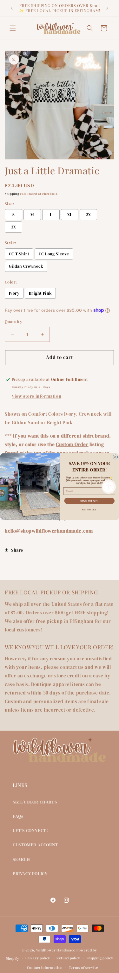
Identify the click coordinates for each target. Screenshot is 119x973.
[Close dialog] (115, 457)
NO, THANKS (89, 510)
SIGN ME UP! (89, 500)
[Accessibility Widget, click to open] (109, 486)
